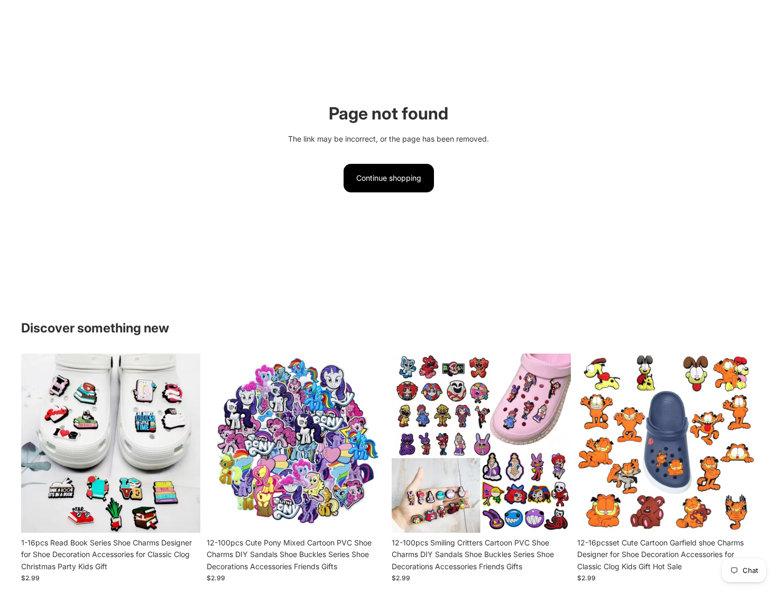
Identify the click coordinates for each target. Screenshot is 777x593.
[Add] (183, 516)
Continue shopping (388, 177)
